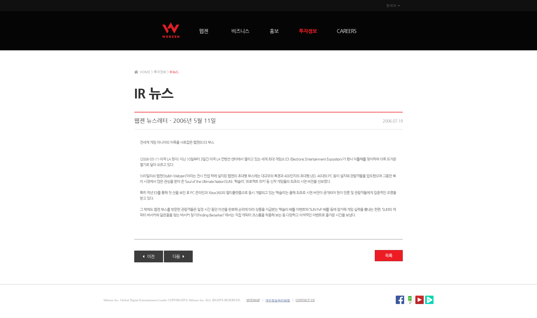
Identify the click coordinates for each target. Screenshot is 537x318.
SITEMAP (253, 300)
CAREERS (346, 31)
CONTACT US (305, 300)
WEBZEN (170, 30)
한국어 (391, 6)
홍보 (274, 31)
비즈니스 (240, 31)
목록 (389, 255)
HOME (145, 72)
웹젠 (203, 31)
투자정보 (308, 31)
